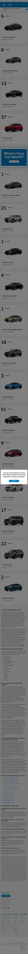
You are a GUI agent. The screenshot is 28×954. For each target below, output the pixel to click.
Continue (14, 481)
